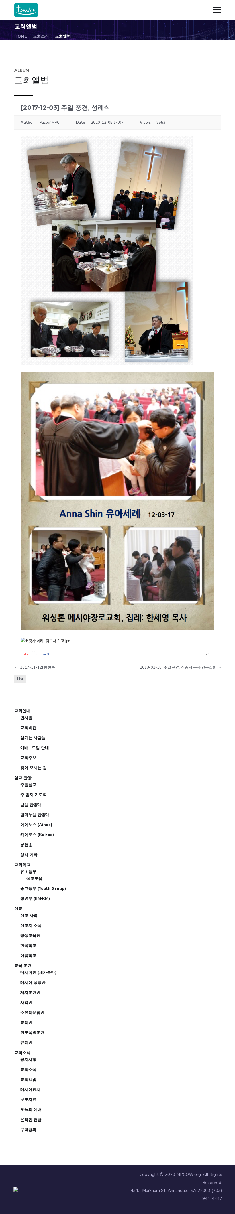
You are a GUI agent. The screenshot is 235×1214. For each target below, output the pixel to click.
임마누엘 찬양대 (35, 814)
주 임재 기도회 (33, 794)
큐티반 (26, 1042)
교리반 (26, 1022)
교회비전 (28, 727)
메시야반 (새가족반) (38, 972)
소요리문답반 (32, 1012)
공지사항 (28, 1059)
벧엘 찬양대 (31, 804)
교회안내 (22, 711)
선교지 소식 (31, 925)
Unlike (42, 654)
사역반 (26, 1002)
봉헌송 (26, 845)
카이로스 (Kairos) (37, 834)
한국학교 (28, 945)
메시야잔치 (30, 1089)
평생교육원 (30, 935)
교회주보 (28, 757)
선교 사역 (29, 915)
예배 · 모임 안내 (34, 747)
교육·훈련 (23, 965)
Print (209, 654)
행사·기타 (29, 855)
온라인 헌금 (31, 1119)
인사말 (26, 717)
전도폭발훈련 (32, 1032)
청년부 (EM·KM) (35, 898)
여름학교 (28, 955)
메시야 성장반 (33, 982)
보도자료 (28, 1099)
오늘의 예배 (31, 1109)
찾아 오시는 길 (33, 767)
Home (20, 36)
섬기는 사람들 (33, 737)
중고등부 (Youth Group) (43, 888)
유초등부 (28, 871)
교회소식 (41, 36)
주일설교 (28, 784)
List (20, 679)
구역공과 (28, 1129)
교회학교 (22, 865)
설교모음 (34, 878)
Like (26, 654)
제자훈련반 (30, 992)
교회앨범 (28, 1079)
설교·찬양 (23, 778)
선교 (18, 908)
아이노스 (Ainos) (36, 824)
